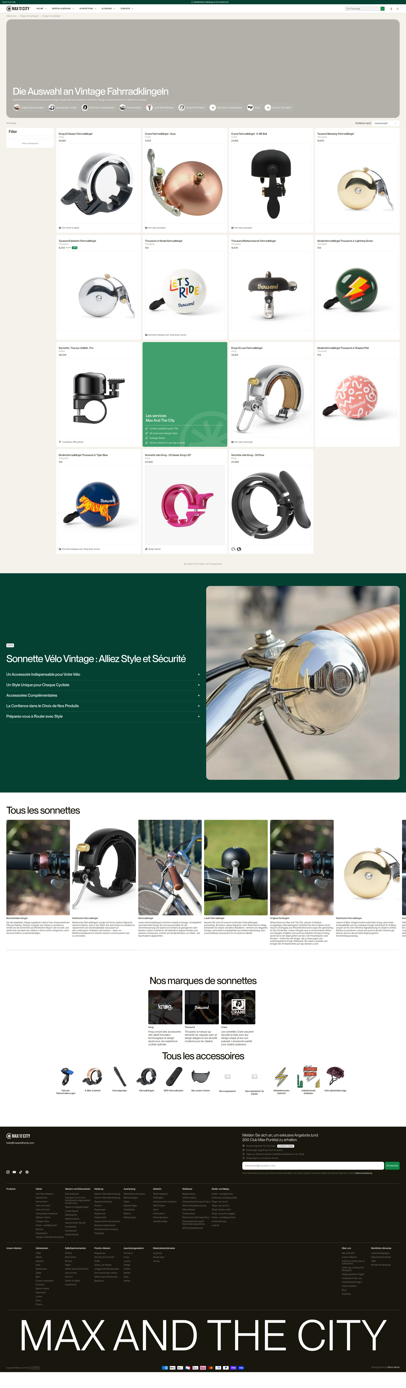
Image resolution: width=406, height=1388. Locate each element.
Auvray (156, 1261)
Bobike (127, 1273)
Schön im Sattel (72, 1280)
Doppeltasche (72, 1234)
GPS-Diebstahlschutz (192, 1228)
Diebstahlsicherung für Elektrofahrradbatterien (193, 1222)
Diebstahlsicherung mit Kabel (196, 1201)
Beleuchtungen (131, 1197)
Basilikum (99, 1280)
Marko (39, 1257)
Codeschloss (188, 1213)
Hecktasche (71, 1230)
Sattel (126, 1201)
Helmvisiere (159, 1213)
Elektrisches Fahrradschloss (196, 1217)
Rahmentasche (72, 1219)
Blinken (127, 1213)
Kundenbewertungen (352, 1282)
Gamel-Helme (42, 1288)
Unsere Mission (349, 1257)
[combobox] (363, 9)
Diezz (38, 1300)
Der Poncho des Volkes (105, 1273)
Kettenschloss (189, 1197)
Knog (126, 1257)
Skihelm (39, 1229)
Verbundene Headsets (47, 1213)
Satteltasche (71, 1215)
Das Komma (71, 1273)
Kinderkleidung (219, 1221)
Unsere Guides (349, 1286)
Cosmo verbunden (45, 1280)
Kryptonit (157, 1253)
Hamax (127, 1280)
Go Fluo (69, 1277)
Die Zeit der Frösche (104, 1257)
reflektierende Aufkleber (165, 1201)
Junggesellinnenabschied (106, 1269)
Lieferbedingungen (380, 1253)
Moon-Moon (394, 1367)
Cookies (35, 1368)
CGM (38, 1253)
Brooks (68, 1261)
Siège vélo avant (220, 1201)
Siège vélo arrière (220, 1205)
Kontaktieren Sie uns (352, 1278)
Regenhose (100, 1213)
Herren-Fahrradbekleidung (107, 1197)
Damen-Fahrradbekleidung (107, 1194)
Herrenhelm (41, 1201)
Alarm (156, 1209)
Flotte (97, 1261)
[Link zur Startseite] (17, 8)
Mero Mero (70, 1257)
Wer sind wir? (348, 1253)
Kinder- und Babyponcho (224, 1217)
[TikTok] (20, 1172)
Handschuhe (100, 1217)
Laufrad (215, 1225)
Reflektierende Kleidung (106, 1229)
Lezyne (127, 1261)
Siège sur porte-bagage (223, 1213)
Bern (38, 1277)
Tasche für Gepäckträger (77, 1207)
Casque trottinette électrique (50, 1237)
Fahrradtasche (72, 1194)
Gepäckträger (130, 1205)
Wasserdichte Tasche (75, 1222)
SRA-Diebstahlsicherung (194, 1205)
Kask (38, 1265)
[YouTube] (14, 1172)
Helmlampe (129, 1209)
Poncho (98, 1205)
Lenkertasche (71, 1211)
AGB (373, 1261)
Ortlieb (68, 1253)
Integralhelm (42, 1233)
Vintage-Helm (42, 1221)
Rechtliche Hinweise (381, 1265)
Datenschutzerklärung (363, 1173)
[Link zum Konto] (391, 8)
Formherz (128, 1253)
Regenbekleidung (103, 1201)
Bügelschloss (188, 1194)
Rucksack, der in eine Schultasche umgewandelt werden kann (77, 1200)
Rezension (41, 1292)
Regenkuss (99, 1253)
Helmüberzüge (160, 1221)
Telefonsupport (160, 1194)
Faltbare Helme (43, 1217)
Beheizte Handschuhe (104, 1225)
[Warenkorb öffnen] (398, 8)
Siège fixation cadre (221, 1209)
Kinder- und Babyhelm (46, 1225)
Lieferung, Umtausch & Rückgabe (352, 1269)
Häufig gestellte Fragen (353, 1274)
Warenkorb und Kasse (134, 1194)
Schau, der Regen (103, 1265)
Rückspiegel (130, 1217)
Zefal (126, 1277)
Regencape (100, 1209)
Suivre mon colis (9, 2)
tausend (39, 1261)
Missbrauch (41, 1269)
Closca (39, 1304)
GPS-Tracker (159, 1205)
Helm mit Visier (43, 1205)
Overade (40, 1284)
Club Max (346, 1294)
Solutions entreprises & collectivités (353, 1262)
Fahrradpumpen (160, 1217)
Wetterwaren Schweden (76, 1269)
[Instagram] (8, 1172)
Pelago (127, 1265)
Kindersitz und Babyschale (224, 1197)
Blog (344, 1290)
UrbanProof (70, 1284)
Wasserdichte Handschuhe (107, 1221)
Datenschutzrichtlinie (381, 1257)
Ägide (39, 1273)
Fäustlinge (99, 1233)
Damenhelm (41, 1197)
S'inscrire (392, 1165)
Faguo (68, 1265)
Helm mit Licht (42, 1209)
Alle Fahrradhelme (44, 1194)
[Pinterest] (27, 1172)
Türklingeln (158, 1197)
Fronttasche (70, 1226)
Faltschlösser (188, 1209)
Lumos (39, 1296)
